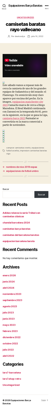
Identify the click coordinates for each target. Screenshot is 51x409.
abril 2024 (8, 287)
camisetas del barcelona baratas (21, 235)
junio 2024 (9, 281)
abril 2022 (8, 355)
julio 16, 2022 (37, 36)
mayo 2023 (9, 325)
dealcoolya (20, 36)
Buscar (6, 189)
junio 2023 (9, 318)
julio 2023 (8, 312)
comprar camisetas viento (18, 147)
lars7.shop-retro (12, 378)
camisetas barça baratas (16, 228)
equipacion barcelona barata (19, 241)
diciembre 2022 (12, 337)
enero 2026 (9, 275)
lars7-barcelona (12, 372)
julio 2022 (8, 349)
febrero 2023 (10, 331)
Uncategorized (25, 17)
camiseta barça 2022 (14, 118)
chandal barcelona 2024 (16, 222)
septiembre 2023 (12, 300)
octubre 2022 (10, 343)
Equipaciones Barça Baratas (25, 5)
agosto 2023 (10, 306)
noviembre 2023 (12, 294)
